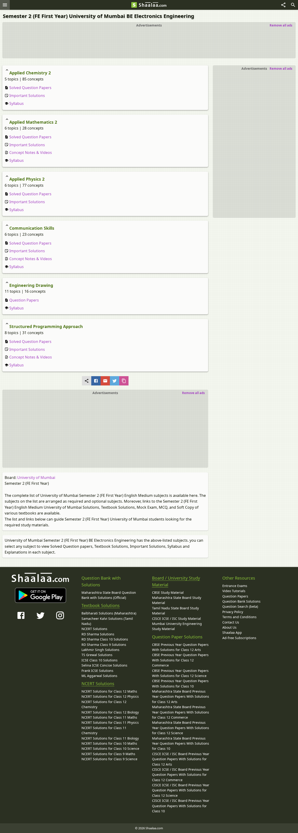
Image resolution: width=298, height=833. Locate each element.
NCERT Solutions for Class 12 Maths (109, 691)
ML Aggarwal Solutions (99, 676)
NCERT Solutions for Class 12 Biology (110, 712)
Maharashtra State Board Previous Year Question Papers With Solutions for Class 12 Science (180, 727)
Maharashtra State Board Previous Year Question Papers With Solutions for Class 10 (180, 743)
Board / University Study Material (176, 581)
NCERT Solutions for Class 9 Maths (108, 754)
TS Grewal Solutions (96, 655)
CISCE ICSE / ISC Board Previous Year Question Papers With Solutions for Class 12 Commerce (180, 774)
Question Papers (23, 300)
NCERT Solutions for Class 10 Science (110, 748)
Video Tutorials (233, 591)
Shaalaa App (232, 632)
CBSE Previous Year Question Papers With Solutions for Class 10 (180, 683)
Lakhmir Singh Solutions (100, 649)
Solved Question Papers (29, 87)
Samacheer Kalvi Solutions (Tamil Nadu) (107, 621)
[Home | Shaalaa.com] (134, 5)
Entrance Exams (234, 586)
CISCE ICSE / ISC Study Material (176, 618)
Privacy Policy (232, 612)
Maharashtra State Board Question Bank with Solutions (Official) (108, 595)
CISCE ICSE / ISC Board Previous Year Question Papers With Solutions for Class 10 (180, 805)
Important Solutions (26, 95)
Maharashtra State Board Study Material (176, 600)
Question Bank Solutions (241, 601)
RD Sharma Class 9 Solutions (103, 644)
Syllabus (16, 103)
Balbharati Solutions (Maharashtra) (108, 613)
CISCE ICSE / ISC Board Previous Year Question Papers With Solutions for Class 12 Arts (180, 759)
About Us (229, 627)
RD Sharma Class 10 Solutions (104, 639)
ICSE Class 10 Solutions (99, 660)
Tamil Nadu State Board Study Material (175, 610)
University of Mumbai (36, 477)
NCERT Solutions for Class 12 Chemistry (103, 704)
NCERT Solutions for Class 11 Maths (109, 717)
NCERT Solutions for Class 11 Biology (110, 738)
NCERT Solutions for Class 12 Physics (110, 696)
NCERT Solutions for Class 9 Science (109, 759)
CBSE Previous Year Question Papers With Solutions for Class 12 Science (180, 673)
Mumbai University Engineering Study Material (177, 626)
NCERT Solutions (94, 629)
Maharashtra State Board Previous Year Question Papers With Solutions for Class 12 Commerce (180, 712)
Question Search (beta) (240, 606)
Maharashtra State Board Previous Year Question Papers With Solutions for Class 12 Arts (180, 696)
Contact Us (230, 622)
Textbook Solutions (100, 605)
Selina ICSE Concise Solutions (104, 665)
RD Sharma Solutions (97, 634)
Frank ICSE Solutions (97, 670)
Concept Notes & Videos (30, 152)
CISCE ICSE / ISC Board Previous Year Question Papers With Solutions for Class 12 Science (180, 790)
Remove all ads (281, 25)
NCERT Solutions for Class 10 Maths (109, 743)
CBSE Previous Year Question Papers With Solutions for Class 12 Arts (180, 647)
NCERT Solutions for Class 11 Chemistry (103, 730)
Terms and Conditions (239, 617)
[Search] (293, 5)
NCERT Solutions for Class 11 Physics (110, 722)
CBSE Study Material (168, 592)
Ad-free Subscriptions (239, 638)
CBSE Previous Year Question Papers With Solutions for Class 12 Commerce (180, 660)
